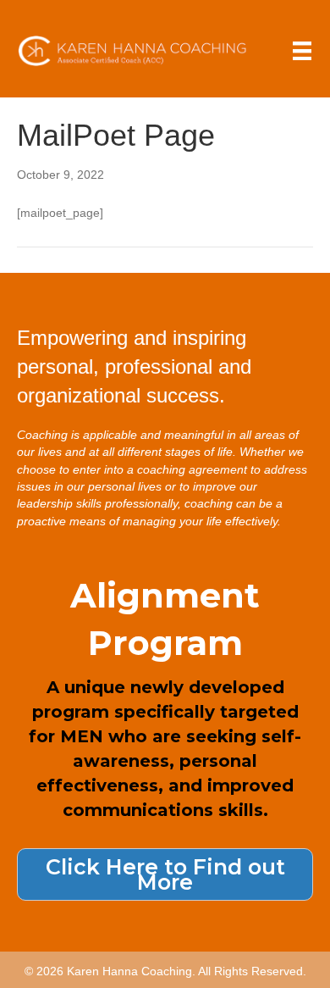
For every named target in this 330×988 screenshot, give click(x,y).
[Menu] (302, 51)
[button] (165, 874)
